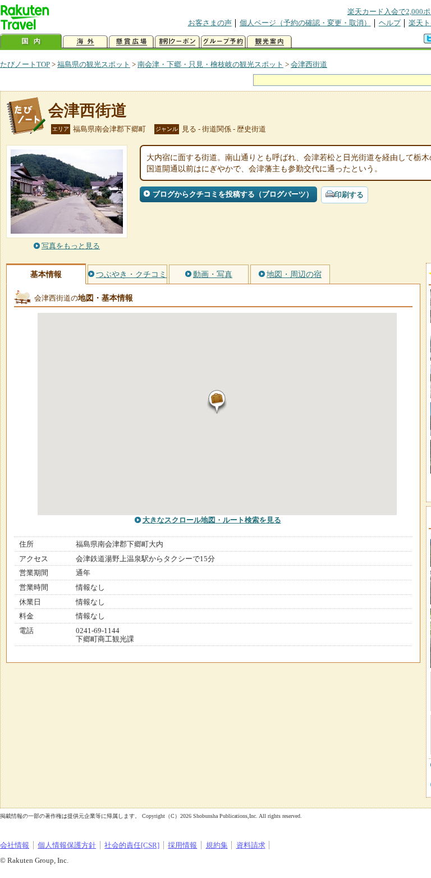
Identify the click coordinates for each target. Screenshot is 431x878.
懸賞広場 (131, 42)
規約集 (217, 845)
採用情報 (182, 845)
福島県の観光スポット (93, 64)
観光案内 (269, 42)
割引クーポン (177, 42)
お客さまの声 (210, 23)
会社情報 (14, 845)
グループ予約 (223, 42)
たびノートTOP (25, 64)
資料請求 (250, 845)
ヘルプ (390, 23)
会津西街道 (309, 64)
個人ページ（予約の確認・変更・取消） (305, 23)
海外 (85, 42)
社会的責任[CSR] (131, 845)
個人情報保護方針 (67, 845)
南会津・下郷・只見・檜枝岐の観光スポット (210, 64)
